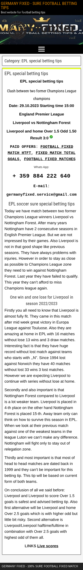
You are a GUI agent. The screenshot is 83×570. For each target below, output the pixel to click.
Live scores (47, 546)
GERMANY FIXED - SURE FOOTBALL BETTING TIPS (39, 5)
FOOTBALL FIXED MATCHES (50, 159)
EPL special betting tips (26, 73)
